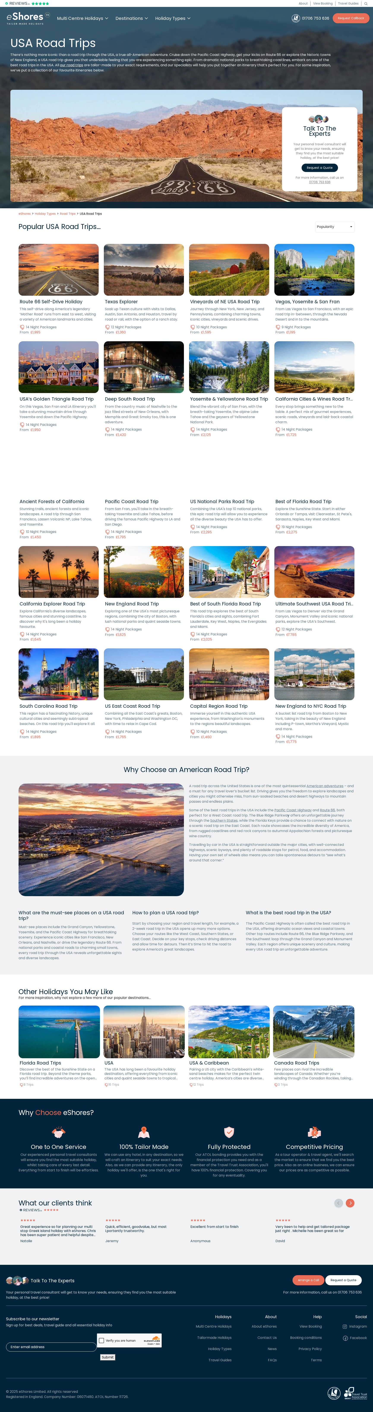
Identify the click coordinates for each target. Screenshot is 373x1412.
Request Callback (351, 18)
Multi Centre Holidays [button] (80, 18)
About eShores (264, 1326)
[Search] (366, 3)
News (272, 1348)
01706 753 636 (319, 182)
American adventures (325, 785)
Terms (316, 1360)
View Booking (323, 3)
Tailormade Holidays (214, 1337)
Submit (108, 1357)
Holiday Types (220, 1348)
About (303, 3)
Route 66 (327, 810)
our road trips (71, 65)
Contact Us (267, 1337)
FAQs (272, 1360)
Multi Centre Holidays (214, 1326)
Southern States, (224, 820)
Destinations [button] (129, 18)
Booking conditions (306, 1337)
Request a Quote (320, 168)
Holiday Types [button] (170, 18)
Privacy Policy (310, 1348)
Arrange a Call (308, 1280)
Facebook (358, 1337)
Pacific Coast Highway (293, 810)
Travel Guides (348, 3)
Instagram (357, 1326)
